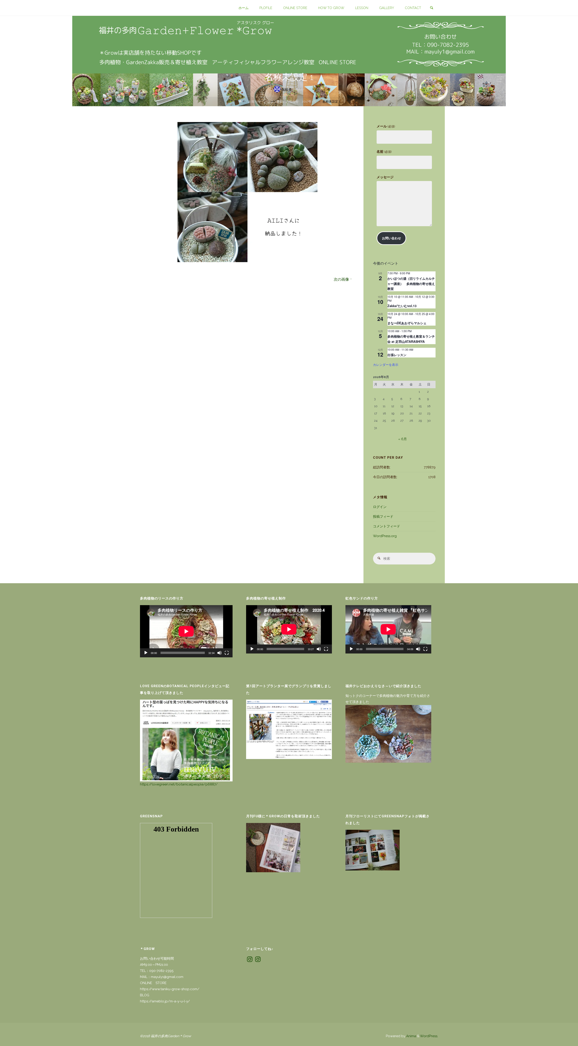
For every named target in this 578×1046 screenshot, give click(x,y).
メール (386, 126)
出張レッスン (396, 355)
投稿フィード (383, 517)
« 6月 (402, 439)
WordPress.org (385, 536)
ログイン (380, 507)
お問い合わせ (391, 238)
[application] (186, 631)
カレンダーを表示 (385, 364)
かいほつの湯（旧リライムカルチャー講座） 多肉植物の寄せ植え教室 (411, 283)
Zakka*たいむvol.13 (402, 305)
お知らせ (254, 101)
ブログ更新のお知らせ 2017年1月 (291, 101)
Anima (410, 1036)
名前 (384, 152)
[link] (431, 8)
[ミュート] (219, 653)
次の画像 (341, 279)
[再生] (146, 653)
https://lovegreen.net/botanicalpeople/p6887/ (179, 784)
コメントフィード (386, 526)
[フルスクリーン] (226, 653)
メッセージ (385, 177)
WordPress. (429, 1036)
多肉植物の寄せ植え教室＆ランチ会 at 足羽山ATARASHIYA (411, 339)
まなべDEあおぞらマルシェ (407, 323)
